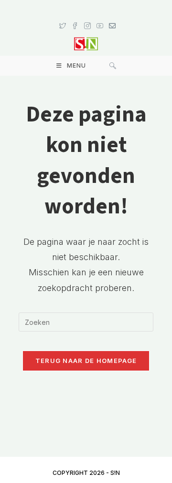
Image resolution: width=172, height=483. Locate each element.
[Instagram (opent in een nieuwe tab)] (87, 17)
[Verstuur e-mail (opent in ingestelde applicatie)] (111, 17)
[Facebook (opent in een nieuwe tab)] (75, 17)
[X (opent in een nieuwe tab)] (62, 17)
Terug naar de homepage (86, 360)
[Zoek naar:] (113, 66)
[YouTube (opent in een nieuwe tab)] (100, 17)
